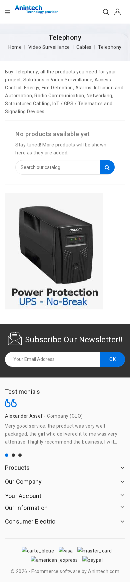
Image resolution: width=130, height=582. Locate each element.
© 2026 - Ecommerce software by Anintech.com (65, 571)
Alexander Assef (24, 416)
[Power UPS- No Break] (54, 251)
